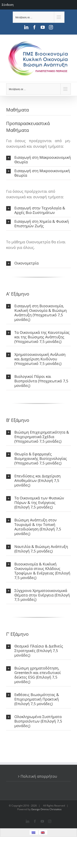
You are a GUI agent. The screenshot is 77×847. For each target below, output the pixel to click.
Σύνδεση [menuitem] (8, 4)
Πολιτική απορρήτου (39, 776)
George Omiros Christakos (46, 809)
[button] (38, 159)
